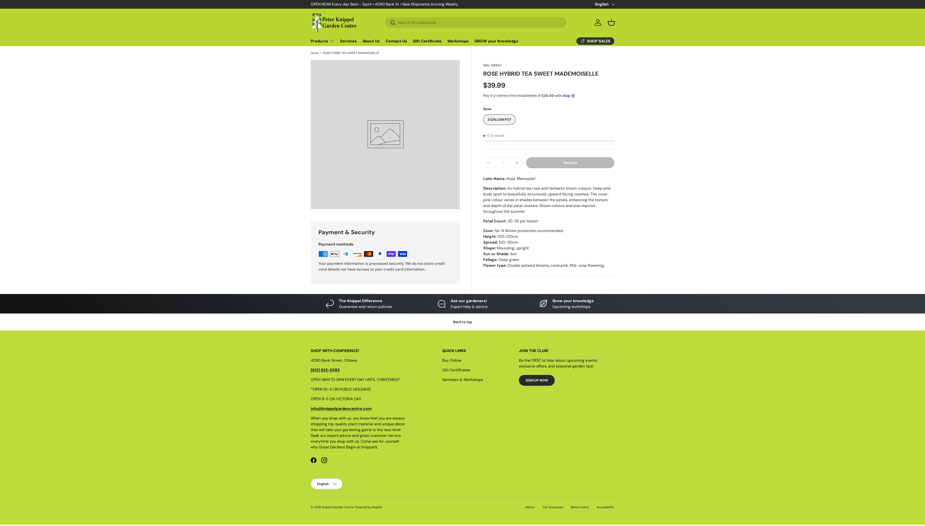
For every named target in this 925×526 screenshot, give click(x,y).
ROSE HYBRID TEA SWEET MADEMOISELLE (351, 53)
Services (348, 41)
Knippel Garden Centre (338, 507)
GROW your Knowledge (496, 41)
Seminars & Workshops (462, 379)
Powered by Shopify (368, 507)
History (530, 507)
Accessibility (605, 507)
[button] (611, 22)
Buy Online (451, 360)
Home (315, 53)
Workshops (458, 41)
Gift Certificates (456, 370)
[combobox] (476, 22)
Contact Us (396, 41)
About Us (371, 41)
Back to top (462, 322)
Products (319, 41)
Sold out (570, 162)
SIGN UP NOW (537, 380)
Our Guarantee (553, 507)
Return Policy (580, 507)
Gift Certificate (427, 41)
